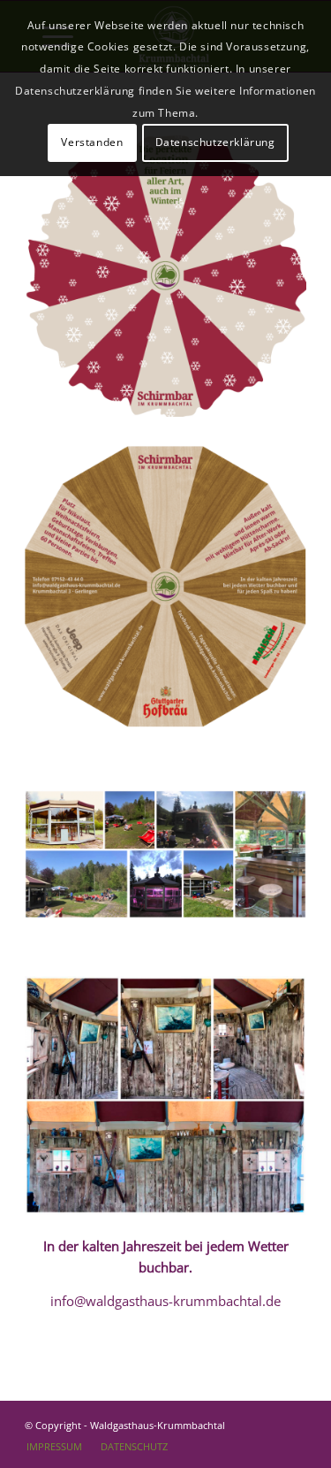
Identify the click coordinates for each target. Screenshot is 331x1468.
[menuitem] (54, 1446)
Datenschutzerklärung (215, 142)
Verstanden (92, 142)
